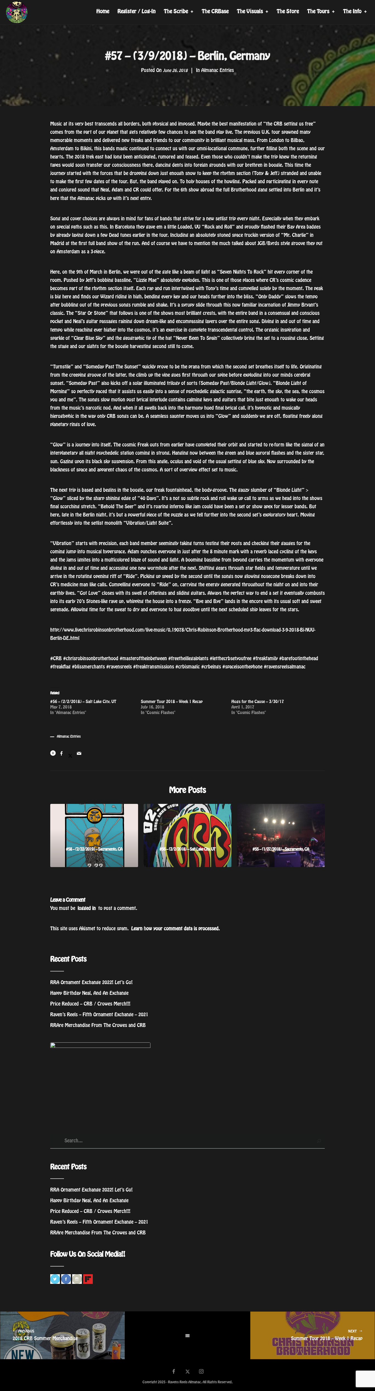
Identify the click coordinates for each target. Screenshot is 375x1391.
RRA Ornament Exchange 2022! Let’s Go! (91, 982)
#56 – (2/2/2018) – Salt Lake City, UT (83, 702)
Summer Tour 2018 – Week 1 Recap (172, 702)
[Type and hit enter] (319, 1141)
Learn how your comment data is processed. (175, 928)
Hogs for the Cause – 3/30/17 (257, 702)
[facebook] (173, 1372)
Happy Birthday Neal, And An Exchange (89, 993)
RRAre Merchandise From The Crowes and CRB (98, 1025)
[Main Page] (187, 1335)
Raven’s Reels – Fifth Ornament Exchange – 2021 (99, 1014)
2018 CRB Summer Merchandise (45, 1335)
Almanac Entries (217, 70)
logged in (87, 908)
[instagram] (201, 1372)
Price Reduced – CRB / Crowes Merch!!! (90, 1004)
